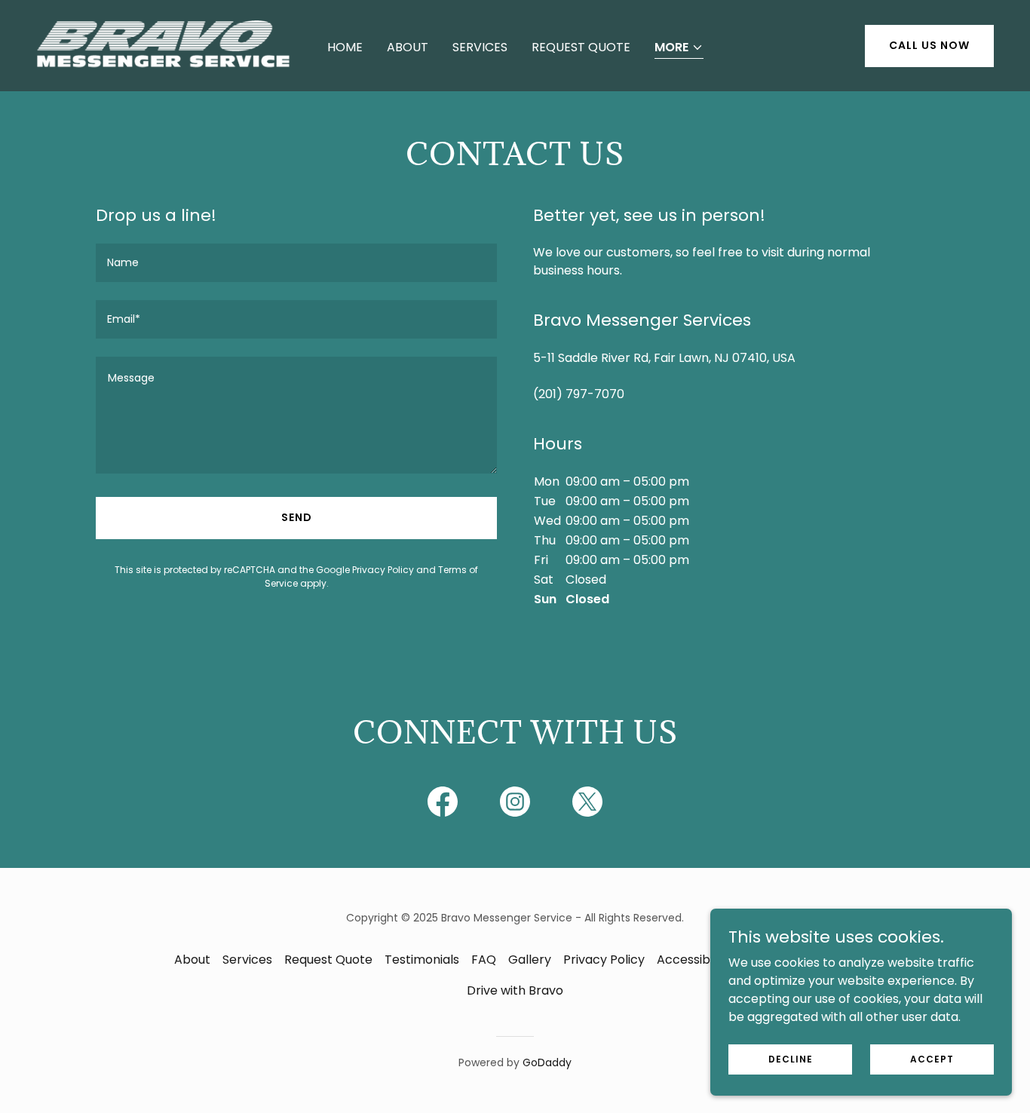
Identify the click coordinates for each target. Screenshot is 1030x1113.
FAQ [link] (483, 959)
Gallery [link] (529, 959)
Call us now (929, 45)
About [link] (407, 47)
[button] (679, 48)
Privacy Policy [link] (383, 569)
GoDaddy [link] (547, 1062)
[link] (163, 45)
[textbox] (296, 263)
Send (296, 517)
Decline (790, 1058)
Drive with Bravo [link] (515, 990)
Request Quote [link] (581, 47)
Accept (932, 1058)
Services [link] (479, 47)
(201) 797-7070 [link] (578, 394)
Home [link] (345, 47)
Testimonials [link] (422, 959)
